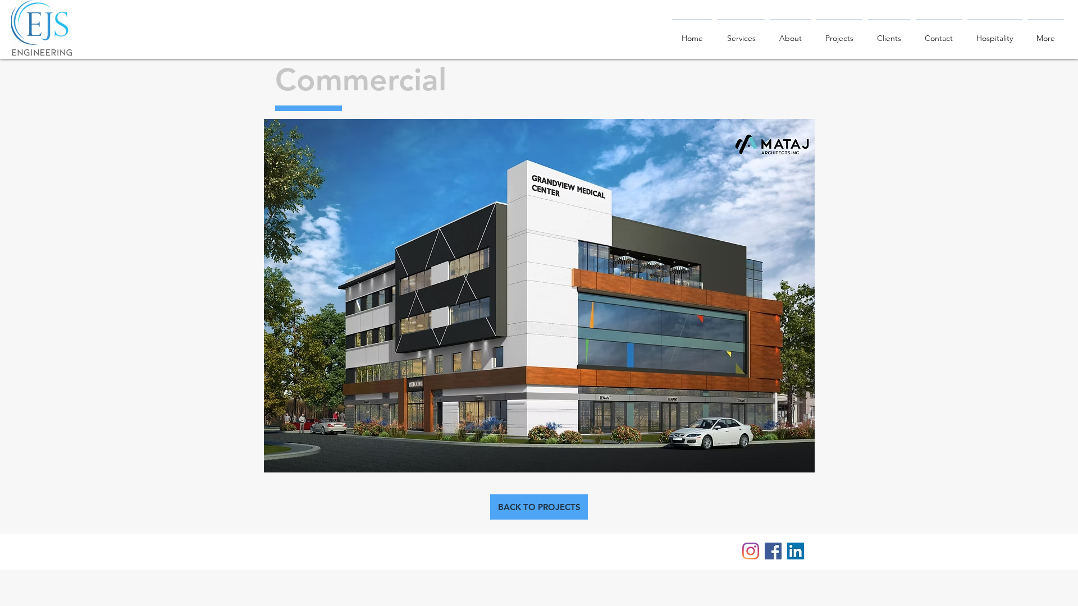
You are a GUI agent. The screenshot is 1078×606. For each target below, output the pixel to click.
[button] (539, 295)
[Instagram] (750, 551)
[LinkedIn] (795, 551)
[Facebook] (773, 551)
